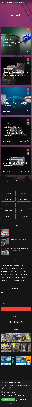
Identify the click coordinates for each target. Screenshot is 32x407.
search (30, 2)
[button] (16, 404)
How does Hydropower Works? (19, 230)
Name (2, 292)
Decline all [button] (23, 399)
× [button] (30, 381)
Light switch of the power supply (19, 239)
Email (3, 300)
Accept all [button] (8, 399)
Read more (15, 388)
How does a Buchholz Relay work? (20, 248)
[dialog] (16, 393)
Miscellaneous (19, 232)
